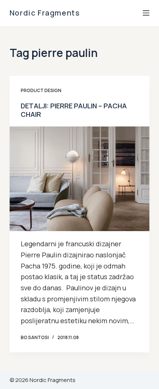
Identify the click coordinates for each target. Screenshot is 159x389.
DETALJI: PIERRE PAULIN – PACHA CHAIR (74, 110)
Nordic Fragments (45, 13)
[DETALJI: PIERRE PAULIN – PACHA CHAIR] (79, 178)
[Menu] (146, 13)
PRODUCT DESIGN (41, 90)
